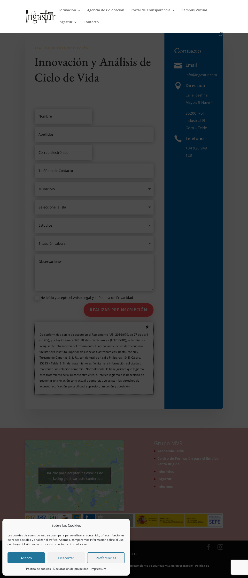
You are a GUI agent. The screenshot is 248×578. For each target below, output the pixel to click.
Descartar (66, 558)
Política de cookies (38, 569)
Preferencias (106, 558)
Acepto (26, 558)
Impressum (98, 569)
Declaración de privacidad (70, 569)
